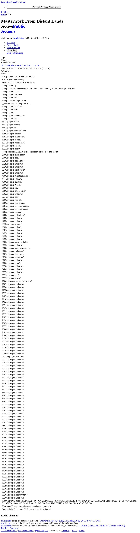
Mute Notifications (15, 53)
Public (19, 26)
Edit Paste (11, 42)
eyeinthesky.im (41, 530)
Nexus (74, 530)
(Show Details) (45, 521)
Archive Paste (13, 45)
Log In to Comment (9, 528)
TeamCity (66, 530)
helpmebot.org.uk (25, 530)
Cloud (81, 530)
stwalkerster (18, 38)
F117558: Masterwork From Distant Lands (20, 65)
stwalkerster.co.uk (9, 530)
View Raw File (13, 47)
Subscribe (12, 50)
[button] (6, 2)
